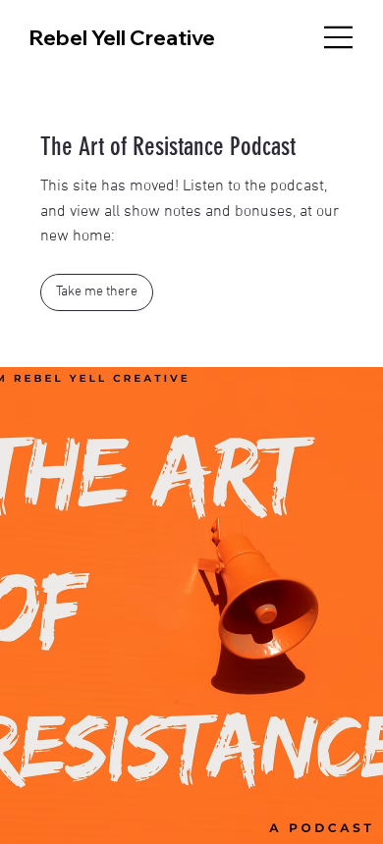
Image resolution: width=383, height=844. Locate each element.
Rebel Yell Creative (122, 37)
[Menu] (339, 37)
